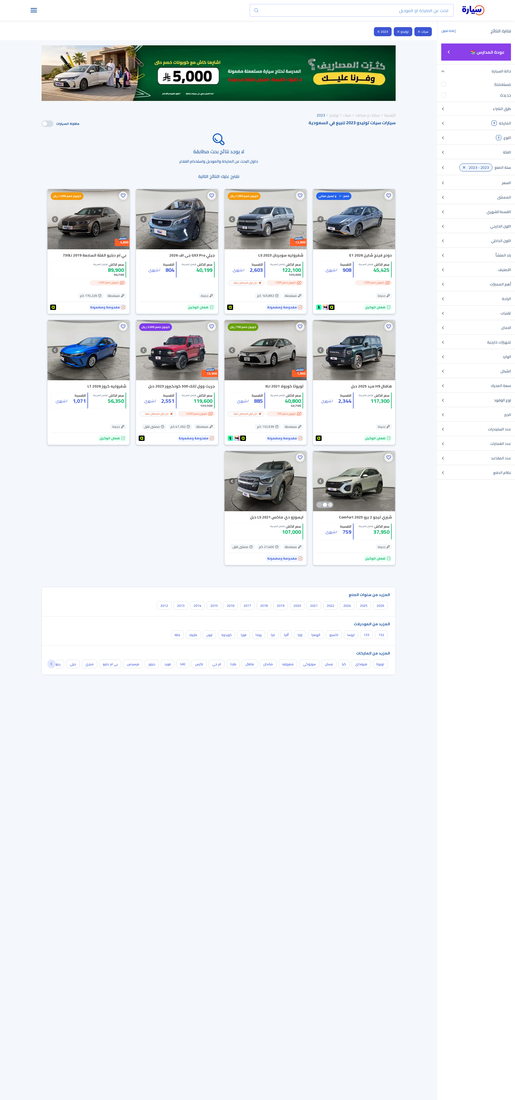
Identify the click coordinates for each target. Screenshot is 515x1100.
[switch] (47, 123)
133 (366, 635)
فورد (167, 664)
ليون (209, 635)
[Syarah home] (473, 10)
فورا (244, 635)
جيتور (151, 664)
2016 (230, 605)
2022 (330, 605)
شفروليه (288, 664)
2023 (384, 31)
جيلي (73, 664)
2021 (314, 605)
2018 (264, 605)
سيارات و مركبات (367, 115)
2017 (247, 605)
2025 (363, 605)
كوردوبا (227, 635)
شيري (89, 664)
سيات (424, 31)
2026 (380, 605)
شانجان (268, 664)
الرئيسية (390, 115)
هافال (249, 664)
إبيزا (300, 635)
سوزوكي (309, 664)
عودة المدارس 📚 (487, 52)
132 (381, 635)
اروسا (351, 635)
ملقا (177, 635)
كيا (344, 664)
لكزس (199, 664)
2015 (214, 605)
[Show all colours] (324, 505)
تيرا (273, 635)
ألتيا (286, 635)
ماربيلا (193, 635)
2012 (164, 605)
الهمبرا (315, 635)
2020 (297, 605)
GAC (183, 664)
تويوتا (380, 664)
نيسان (329, 664)
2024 (347, 605)
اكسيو (333, 635)
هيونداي (361, 664)
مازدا (233, 664)
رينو (58, 664)
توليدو (404, 31)
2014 (197, 605)
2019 (280, 605)
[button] (388, 195)
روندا (259, 635)
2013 (181, 605)
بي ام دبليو (110, 664)
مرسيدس (133, 664)
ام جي (216, 664)
